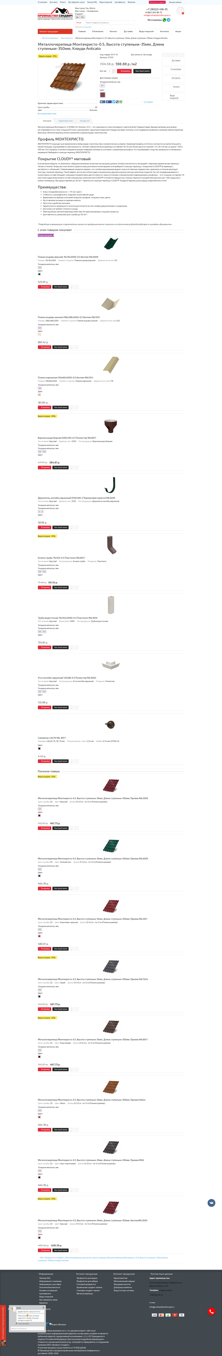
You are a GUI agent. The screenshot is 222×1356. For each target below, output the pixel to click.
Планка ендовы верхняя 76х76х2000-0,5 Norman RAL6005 (68, 257)
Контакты (164, 31)
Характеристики (66, 121)
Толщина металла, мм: (48, 264)
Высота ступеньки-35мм (150, 1257)
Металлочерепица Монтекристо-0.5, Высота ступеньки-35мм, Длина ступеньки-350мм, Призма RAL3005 (93, 798)
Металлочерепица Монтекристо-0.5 (123, 1257)
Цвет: (40, 271)
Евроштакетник (120, 1278)
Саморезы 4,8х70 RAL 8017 (52, 738)
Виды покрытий (106, 2)
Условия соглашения (48, 1290)
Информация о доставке (50, 1284)
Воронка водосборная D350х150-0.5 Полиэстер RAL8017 (67, 438)
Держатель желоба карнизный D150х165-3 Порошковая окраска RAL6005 (76, 498)
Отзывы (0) (85, 121)
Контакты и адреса (157, 2)
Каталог (113, 31)
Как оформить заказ (76, 2)
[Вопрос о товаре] (165, 55)
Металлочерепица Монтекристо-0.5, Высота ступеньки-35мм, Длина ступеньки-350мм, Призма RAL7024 (93, 979)
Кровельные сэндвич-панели (89, 1287)
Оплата (63, 2)
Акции (178, 31)
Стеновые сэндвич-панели (88, 1290)
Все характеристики (47, 113)
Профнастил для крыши (87, 1278)
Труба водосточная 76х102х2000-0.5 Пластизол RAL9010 (68, 618)
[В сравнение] (180, 55)
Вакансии (131, 2)
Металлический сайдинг (124, 1281)
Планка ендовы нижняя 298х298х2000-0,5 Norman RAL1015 (69, 317)
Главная (82, 31)
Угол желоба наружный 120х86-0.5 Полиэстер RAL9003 (67, 678)
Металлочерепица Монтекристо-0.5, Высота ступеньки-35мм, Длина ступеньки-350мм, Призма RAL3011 (92, 919)
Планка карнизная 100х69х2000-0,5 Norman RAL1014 (65, 377)
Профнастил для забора (87, 1281)
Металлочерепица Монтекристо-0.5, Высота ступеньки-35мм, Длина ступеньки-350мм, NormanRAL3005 (92, 1220)
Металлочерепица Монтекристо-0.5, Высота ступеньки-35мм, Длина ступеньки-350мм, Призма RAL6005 (93, 858)
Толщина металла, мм (110, 82)
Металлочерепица (73, 1257)
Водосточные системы (124, 1290)
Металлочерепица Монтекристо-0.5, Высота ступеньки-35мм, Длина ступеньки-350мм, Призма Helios (91, 1100)
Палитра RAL (92, 2)
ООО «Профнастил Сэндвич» (52, 1257)
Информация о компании (50, 1281)
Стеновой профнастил (86, 1284)
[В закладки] (173, 55)
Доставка (53, 2)
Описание (47, 121)
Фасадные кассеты (122, 1284)
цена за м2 (86, 1257)
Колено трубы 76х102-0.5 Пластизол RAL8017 (61, 558)
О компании (42, 2)
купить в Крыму (99, 1257)
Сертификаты (120, 2)
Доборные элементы (123, 1287)
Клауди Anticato (62, 1260)
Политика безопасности (49, 1287)
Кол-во (103, 71)
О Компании (97, 31)
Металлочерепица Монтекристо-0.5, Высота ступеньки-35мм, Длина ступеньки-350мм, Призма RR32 (91, 1160)
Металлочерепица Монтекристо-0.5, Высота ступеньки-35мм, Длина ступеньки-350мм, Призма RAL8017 (93, 1039)
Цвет (102, 90)
